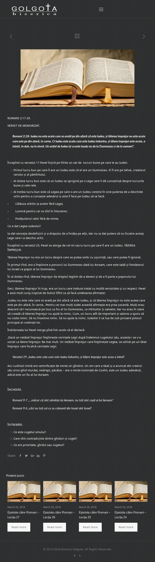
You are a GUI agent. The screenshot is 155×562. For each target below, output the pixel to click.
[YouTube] (80, 556)
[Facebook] (75, 556)
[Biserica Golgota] (34, 9)
